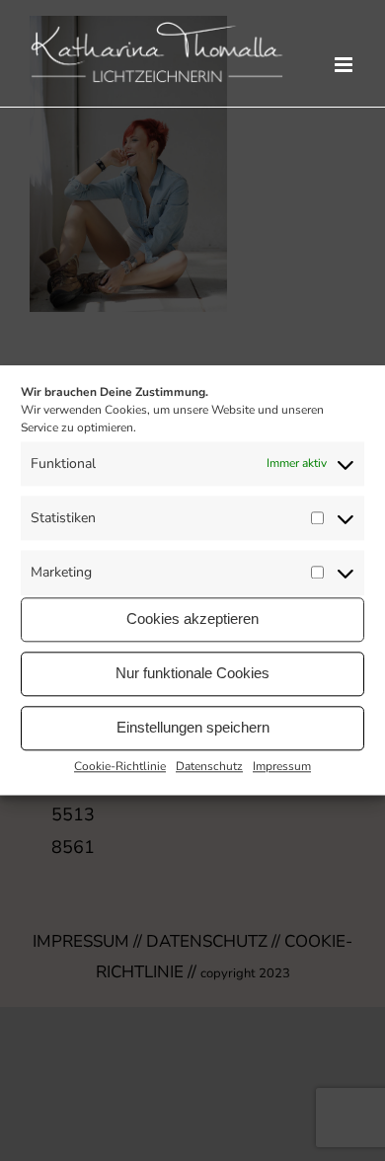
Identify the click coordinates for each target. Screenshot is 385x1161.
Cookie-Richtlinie (120, 766)
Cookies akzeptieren (192, 618)
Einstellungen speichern (193, 727)
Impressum (282, 766)
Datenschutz (209, 766)
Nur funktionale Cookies (193, 672)
